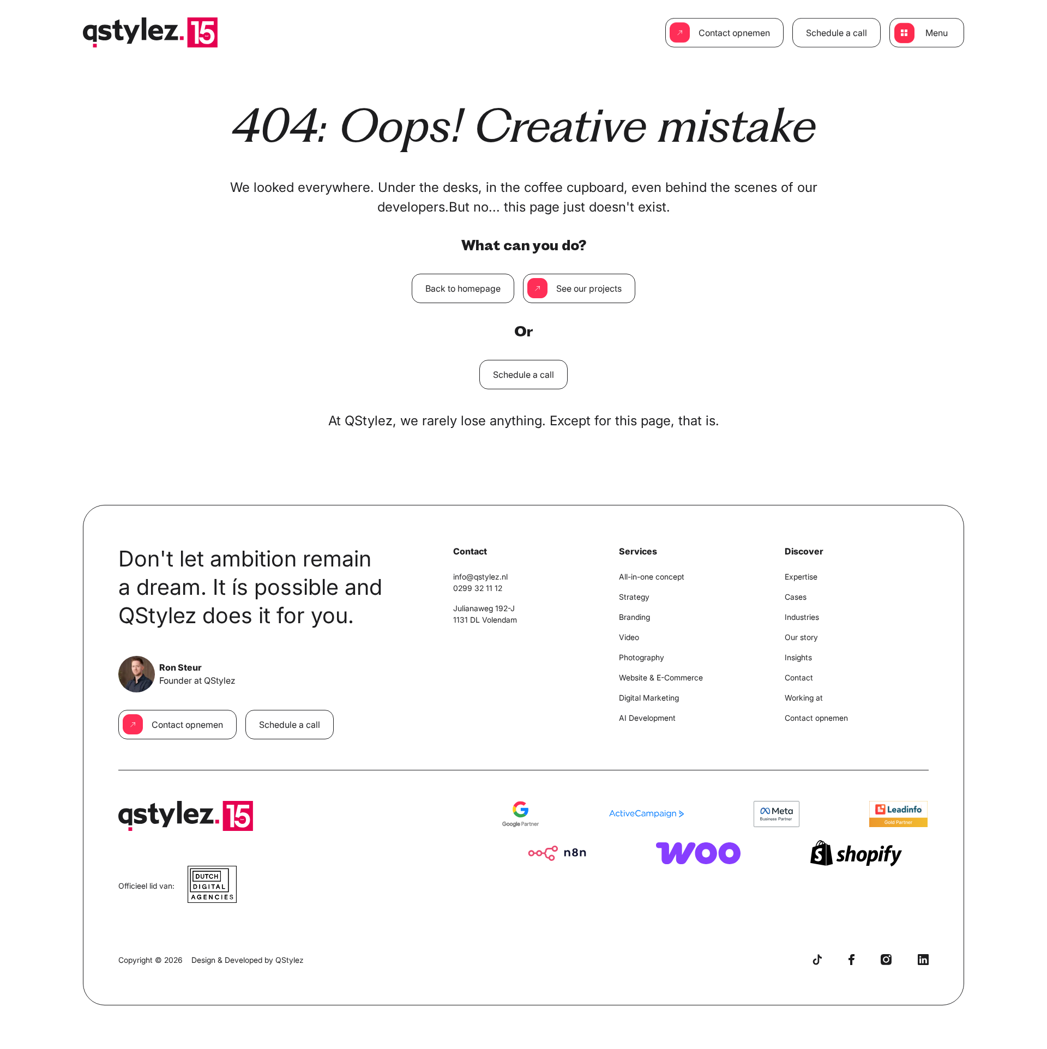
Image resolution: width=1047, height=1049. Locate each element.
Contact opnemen (734, 32)
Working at (804, 697)
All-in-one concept (651, 576)
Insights (798, 657)
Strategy (634, 596)
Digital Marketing (649, 697)
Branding (634, 617)
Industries (802, 617)
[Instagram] (886, 959)
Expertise (801, 576)
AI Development (647, 717)
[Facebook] (852, 959)
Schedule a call (836, 32)
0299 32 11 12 (477, 588)
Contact (799, 677)
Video (629, 637)
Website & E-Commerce (661, 677)
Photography (641, 657)
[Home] (150, 32)
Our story (801, 637)
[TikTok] (817, 959)
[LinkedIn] (923, 959)
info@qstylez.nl (480, 576)
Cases (796, 596)
